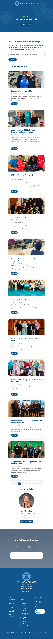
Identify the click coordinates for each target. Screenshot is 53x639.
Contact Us (25, 603)
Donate (11, 603)
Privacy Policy (24, 618)
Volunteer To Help (12, 606)
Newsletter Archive (25, 613)
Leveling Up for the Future (22, 300)
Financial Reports (24, 609)
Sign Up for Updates (12, 615)
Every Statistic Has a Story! (22, 91)
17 (33, 484)
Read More (14, 103)
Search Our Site (25, 622)
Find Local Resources (25, 626)
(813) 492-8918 (26, 518)
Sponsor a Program (12, 611)
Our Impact (25, 606)
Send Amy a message (26, 521)
